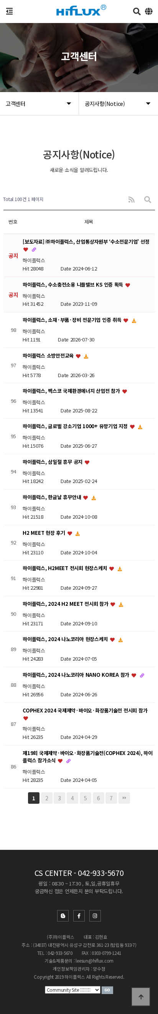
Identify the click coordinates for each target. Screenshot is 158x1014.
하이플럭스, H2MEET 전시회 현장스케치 (66, 568)
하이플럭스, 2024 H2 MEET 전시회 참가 (66, 603)
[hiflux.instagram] (95, 916)
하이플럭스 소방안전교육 (49, 355)
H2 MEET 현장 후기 (44, 532)
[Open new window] (107, 989)
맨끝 (124, 798)
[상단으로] (140, 996)
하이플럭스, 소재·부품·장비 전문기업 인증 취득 (73, 320)
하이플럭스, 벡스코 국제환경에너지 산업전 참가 (72, 391)
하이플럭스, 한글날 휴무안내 (52, 497)
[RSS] (131, 199)
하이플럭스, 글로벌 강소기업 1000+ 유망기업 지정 (76, 426)
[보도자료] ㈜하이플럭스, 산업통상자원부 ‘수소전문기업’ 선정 (86, 241)
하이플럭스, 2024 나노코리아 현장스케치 (66, 639)
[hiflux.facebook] (79, 916)
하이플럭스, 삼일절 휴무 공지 (53, 461)
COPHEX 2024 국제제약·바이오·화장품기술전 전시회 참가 (85, 710)
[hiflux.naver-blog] (63, 916)
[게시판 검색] (147, 199)
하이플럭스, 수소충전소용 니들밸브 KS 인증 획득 (74, 284)
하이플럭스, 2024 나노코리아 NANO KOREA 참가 (77, 674)
